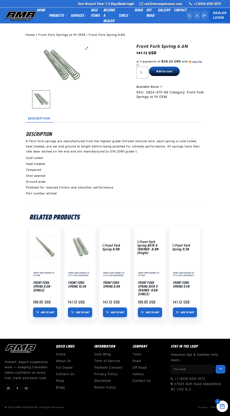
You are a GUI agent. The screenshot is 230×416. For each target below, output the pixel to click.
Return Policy (105, 387)
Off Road (150, 12)
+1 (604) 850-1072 (207, 4)
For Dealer (64, 367)
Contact (180, 10)
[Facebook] (17, 388)
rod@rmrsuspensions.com (163, 4)
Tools (123, 15)
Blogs (60, 387)
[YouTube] (26, 388)
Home (41, 10)
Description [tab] (39, 118)
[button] (170, 63)
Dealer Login (126, 4)
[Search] (189, 15)
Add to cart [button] (47, 312)
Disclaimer (102, 381)
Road (138, 10)
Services (77, 15)
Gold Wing (102, 354)
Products (56, 15)
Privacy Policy (106, 374)
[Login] (204, 15)
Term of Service (107, 361)
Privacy (203, 407)
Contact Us (65, 374)
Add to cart (164, 71)
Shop (60, 381)
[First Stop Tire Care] (21, 16)
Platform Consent (108, 367)
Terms (214, 407)
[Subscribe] (220, 369)
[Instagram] (8, 388)
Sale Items (95, 12)
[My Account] (197, 15)
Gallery (164, 10)
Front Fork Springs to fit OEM (61, 35)
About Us (63, 361)
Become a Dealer (109, 15)
